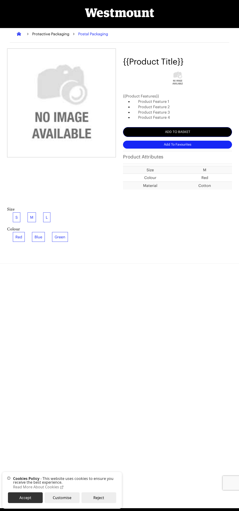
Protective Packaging (50, 34)
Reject (98, 497)
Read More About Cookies (36, 487)
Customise (62, 497)
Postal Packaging (93, 34)
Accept (25, 497)
